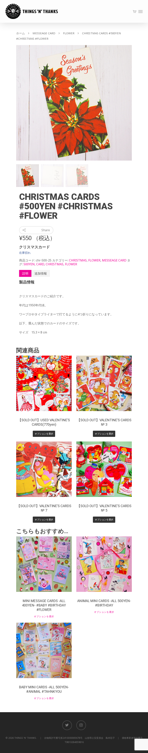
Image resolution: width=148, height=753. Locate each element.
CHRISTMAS (78, 260)
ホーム (20, 33)
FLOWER (68, 33)
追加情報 (40, 273)
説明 (25, 273)
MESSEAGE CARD (44, 33)
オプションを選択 (44, 433)
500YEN (29, 264)
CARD (40, 264)
